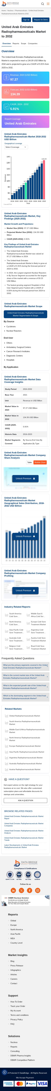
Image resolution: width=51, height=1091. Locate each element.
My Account (15, 1010)
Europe (13, 925)
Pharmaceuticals (21, 11)
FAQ (12, 1024)
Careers (13, 979)
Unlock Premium (24, 478)
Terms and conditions (19, 1015)
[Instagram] (37, 890)
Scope (23, 43)
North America (16, 929)
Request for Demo (41, 20)
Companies (32, 43)
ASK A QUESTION (25, 800)
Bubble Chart (40, 462)
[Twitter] (21, 890)
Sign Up (26, 20)
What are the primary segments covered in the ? (25, 666)
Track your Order (17, 1006)
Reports (16, 43)
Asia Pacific (15, 934)
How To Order (16, 1002)
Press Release (16, 965)
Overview (6, 43)
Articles (13, 974)
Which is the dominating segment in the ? (24, 697)
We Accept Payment (25, 1078)
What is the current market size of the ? (23, 676)
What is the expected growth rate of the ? (24, 686)
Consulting (14, 1051)
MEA (12, 938)
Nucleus (10, 11)
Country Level (16, 943)
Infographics (15, 970)
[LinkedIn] (13, 890)
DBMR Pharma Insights (20, 1055)
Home (4, 11)
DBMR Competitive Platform (22, 1060)
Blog (12, 961)
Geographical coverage (13, 143)
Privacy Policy (16, 1019)
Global (13, 920)
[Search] (43, 4)
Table (29, 462)
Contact (13, 983)
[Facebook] (29, 890)
